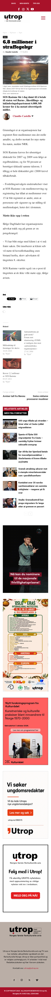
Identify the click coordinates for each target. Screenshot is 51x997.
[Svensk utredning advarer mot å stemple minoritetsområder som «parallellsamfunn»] (10, 472)
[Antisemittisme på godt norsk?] (34, 343)
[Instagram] (22, 980)
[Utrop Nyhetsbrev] (25, 911)
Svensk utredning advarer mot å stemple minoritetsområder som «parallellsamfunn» (32, 472)
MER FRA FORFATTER (15, 413)
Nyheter (13, 32)
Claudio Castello (11, 52)
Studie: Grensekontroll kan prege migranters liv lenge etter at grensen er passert (31, 503)
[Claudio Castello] (8, 116)
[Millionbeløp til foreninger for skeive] (12, 335)
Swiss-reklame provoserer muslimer (37, 397)
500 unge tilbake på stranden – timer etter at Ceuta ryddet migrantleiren (33, 424)
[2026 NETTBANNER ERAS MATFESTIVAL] (25, 690)
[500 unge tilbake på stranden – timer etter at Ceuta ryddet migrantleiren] (10, 424)
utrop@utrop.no (31, 968)
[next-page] (30, 513)
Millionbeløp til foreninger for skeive (11, 346)
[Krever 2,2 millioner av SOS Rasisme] (12, 363)
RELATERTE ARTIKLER (15, 408)
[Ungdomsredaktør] (25, 837)
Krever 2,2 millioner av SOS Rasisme (11, 374)
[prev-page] (26, 513)
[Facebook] (14, 980)
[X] (29, 980)
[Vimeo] (37, 980)
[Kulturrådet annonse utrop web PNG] (25, 764)
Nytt (20, 32)
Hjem (5, 32)
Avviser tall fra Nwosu (14, 396)
